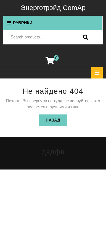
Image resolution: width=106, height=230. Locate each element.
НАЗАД (56, 119)
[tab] (97, 72)
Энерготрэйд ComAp (53, 7)
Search (84, 37)
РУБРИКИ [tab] (22, 22)
